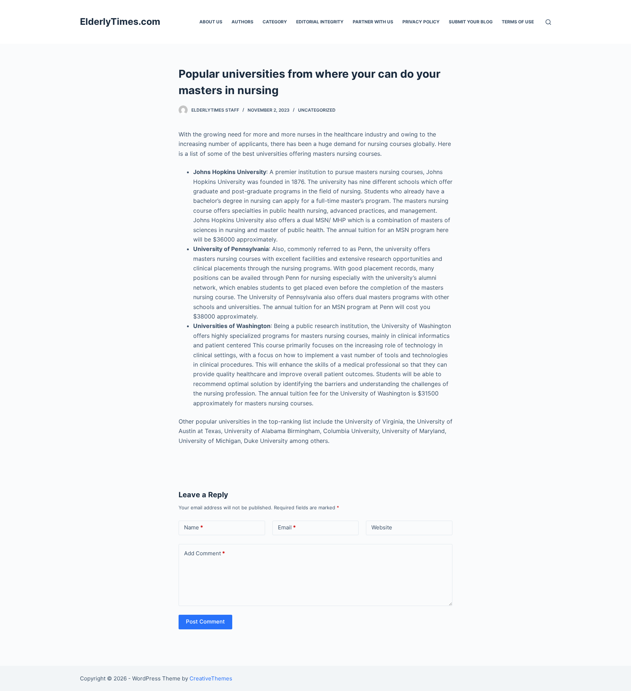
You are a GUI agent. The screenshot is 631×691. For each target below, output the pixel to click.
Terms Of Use (518, 21)
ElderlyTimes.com (120, 21)
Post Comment (205, 621)
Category (275, 21)
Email (287, 527)
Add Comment (204, 553)
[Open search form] (548, 22)
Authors (242, 21)
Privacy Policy (421, 21)
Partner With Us (373, 21)
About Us (210, 21)
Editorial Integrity (320, 21)
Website (381, 527)
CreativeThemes (211, 678)
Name (193, 527)
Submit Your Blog (471, 21)
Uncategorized (317, 110)
